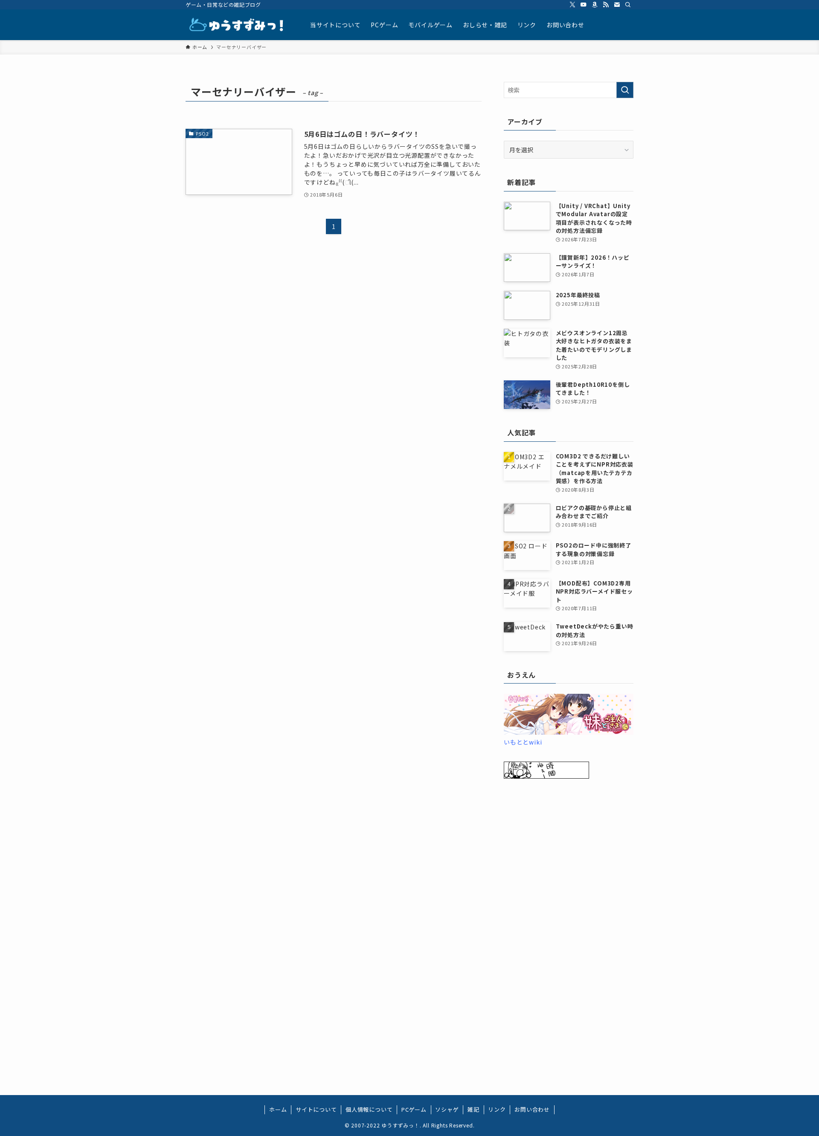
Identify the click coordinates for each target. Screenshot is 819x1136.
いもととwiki (523, 742)
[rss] (605, 4)
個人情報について (369, 1109)
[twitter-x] (572, 4)
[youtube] (583, 4)
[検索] (627, 4)
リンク (496, 1109)
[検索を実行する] (624, 90)
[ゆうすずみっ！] (237, 24)
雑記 (473, 1109)
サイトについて (316, 1109)
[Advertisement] (569, 924)
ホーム (278, 1109)
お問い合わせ (532, 1109)
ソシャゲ (447, 1109)
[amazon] (594, 4)
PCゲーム (414, 1109)
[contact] (616, 4)
